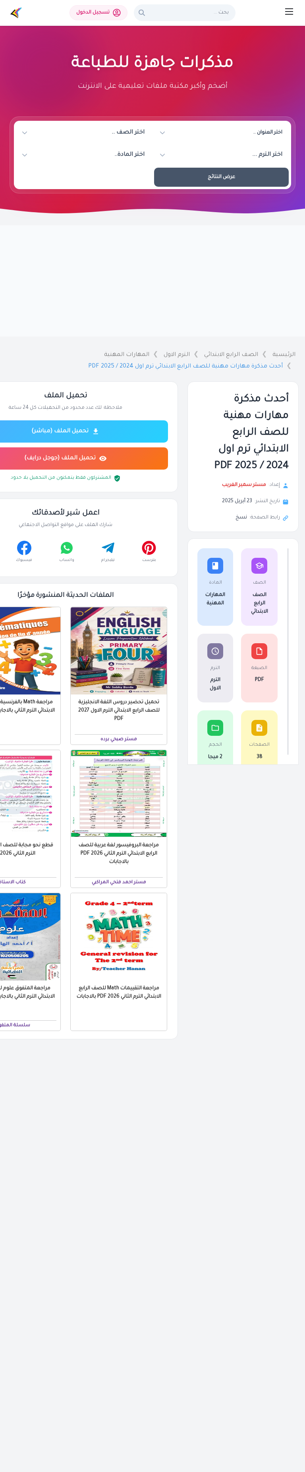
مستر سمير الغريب (244, 485)
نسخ (241, 517)
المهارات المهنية (126, 355)
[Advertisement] (152, 281)
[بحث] (142, 13)
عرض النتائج (221, 177)
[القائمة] (289, 11)
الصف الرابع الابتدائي (231, 355)
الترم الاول (177, 355)
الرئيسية (283, 355)
